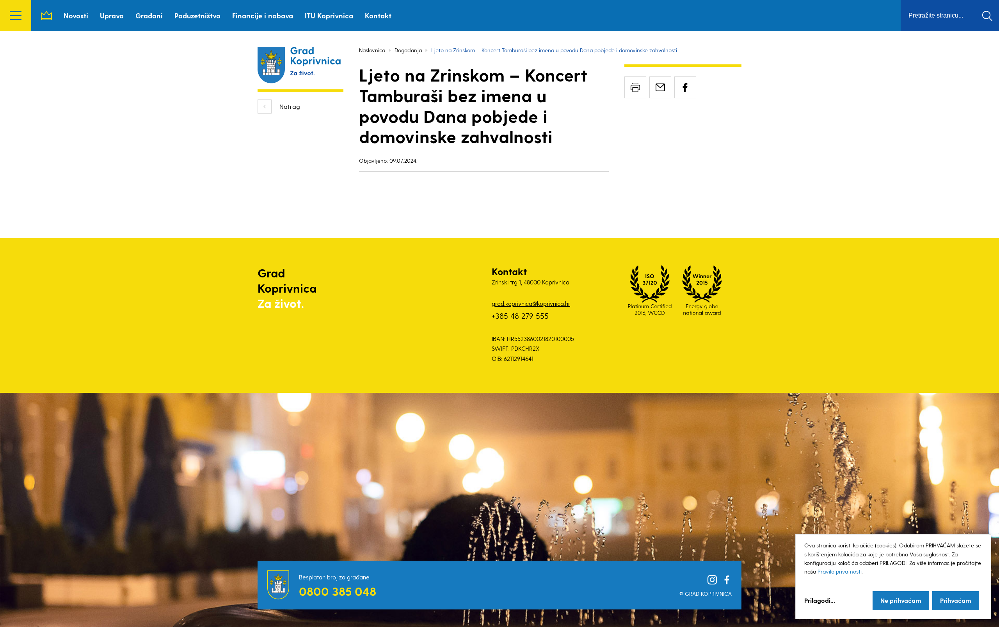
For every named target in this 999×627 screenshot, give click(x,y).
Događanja (408, 50)
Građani (149, 15)
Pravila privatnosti (840, 571)
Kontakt (378, 15)
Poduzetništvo (197, 15)
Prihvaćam (955, 600)
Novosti (76, 15)
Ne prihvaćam (900, 600)
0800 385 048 (337, 591)
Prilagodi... (819, 600)
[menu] (15, 15)
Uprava (112, 15)
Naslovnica (46, 15)
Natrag (289, 106)
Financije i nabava (262, 15)
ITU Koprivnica (329, 15)
